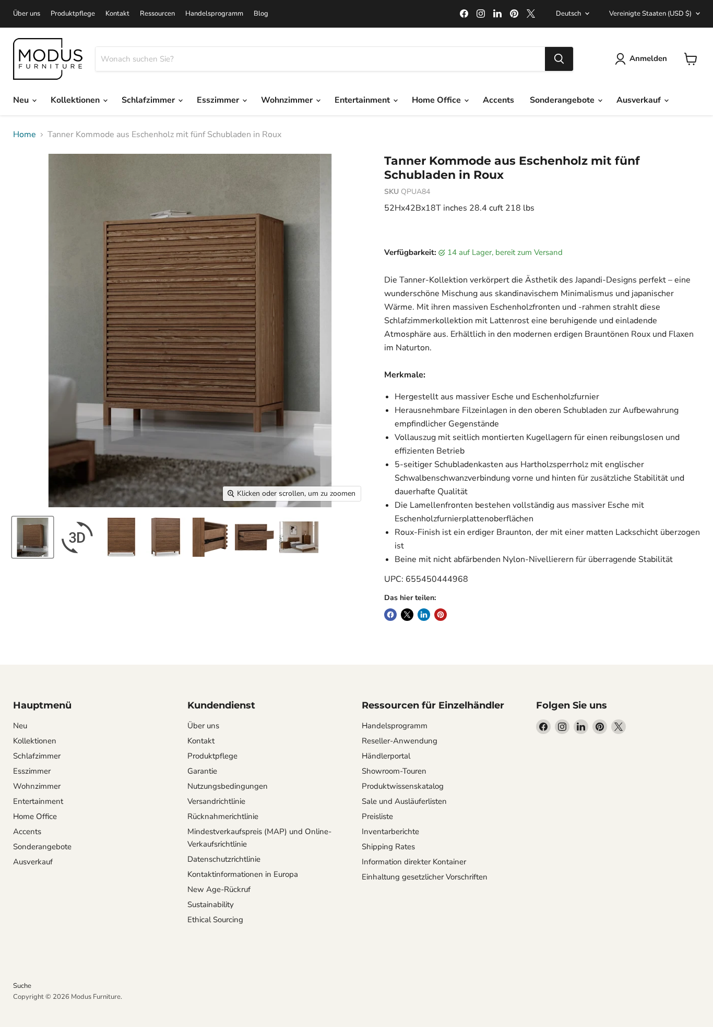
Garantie (202, 771)
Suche (22, 986)
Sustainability (210, 904)
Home (24, 134)
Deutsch (568, 13)
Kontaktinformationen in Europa (242, 874)
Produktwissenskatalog (403, 786)
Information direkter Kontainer (414, 862)
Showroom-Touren (394, 771)
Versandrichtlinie (216, 801)
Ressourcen (157, 14)
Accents (498, 100)
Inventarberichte (390, 831)
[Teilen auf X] (407, 614)
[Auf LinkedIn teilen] (424, 614)
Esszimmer (219, 100)
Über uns (26, 14)
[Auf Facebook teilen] (390, 614)
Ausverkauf (639, 100)
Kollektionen (76, 100)
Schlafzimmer (149, 100)
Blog (261, 14)
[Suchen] (559, 59)
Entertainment (363, 100)
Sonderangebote (563, 100)
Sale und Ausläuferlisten (404, 801)
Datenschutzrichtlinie (223, 859)
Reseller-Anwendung (399, 741)
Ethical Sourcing (215, 919)
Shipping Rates (388, 846)
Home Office (437, 100)
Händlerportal (386, 756)
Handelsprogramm (214, 14)
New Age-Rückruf (219, 889)
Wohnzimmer (288, 100)
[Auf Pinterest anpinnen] (440, 614)
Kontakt (117, 14)
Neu (22, 100)
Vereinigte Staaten (650, 13)
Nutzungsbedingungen (227, 786)
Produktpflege (73, 14)
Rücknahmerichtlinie (222, 816)
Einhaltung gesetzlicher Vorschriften (425, 877)
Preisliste (377, 816)
